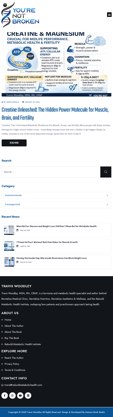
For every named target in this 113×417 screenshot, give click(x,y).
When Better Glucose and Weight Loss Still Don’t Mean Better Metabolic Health (56, 226)
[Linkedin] (28, 395)
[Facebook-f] (4, 395)
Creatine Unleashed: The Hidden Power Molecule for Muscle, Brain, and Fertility (55, 114)
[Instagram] (12, 395)
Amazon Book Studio (95, 412)
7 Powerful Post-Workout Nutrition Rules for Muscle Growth (47, 242)
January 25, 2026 (32, 102)
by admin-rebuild (11, 102)
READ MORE (14, 143)
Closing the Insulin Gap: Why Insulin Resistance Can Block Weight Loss (51, 258)
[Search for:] (56, 172)
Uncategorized (12, 204)
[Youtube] (20, 395)
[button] (109, 14)
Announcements (13, 195)
